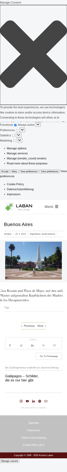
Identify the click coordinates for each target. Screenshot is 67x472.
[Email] (54, 345)
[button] (33, 55)
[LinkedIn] (32, 345)
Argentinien (35, 234)
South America (48, 234)
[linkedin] (33, 401)
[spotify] (39, 401)
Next (40, 325)
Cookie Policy (15, 184)
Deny (14, 171)
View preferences (29, 171)
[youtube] (27, 401)
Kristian (7, 234)
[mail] (45, 401)
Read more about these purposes (27, 163)
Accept (4, 171)
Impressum (13, 194)
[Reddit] (21, 345)
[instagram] (21, 401)
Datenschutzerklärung (20, 189)
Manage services (17, 153)
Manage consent (9, 461)
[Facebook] (10, 345)
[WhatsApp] (43, 345)
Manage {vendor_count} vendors (26, 158)
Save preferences (50, 171)
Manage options (16, 148)
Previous (29, 325)
